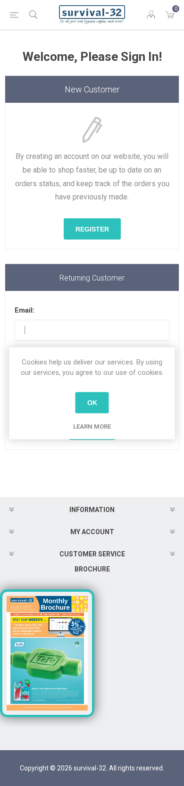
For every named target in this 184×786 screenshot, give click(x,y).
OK (92, 402)
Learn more (92, 426)
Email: (24, 310)
